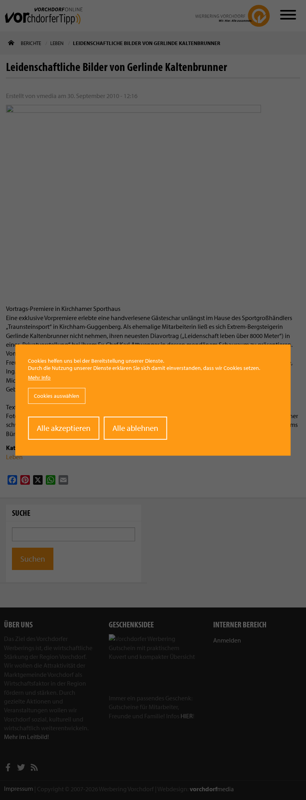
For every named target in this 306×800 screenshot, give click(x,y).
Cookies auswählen (56, 395)
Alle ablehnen (135, 428)
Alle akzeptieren (63, 428)
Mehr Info (39, 377)
